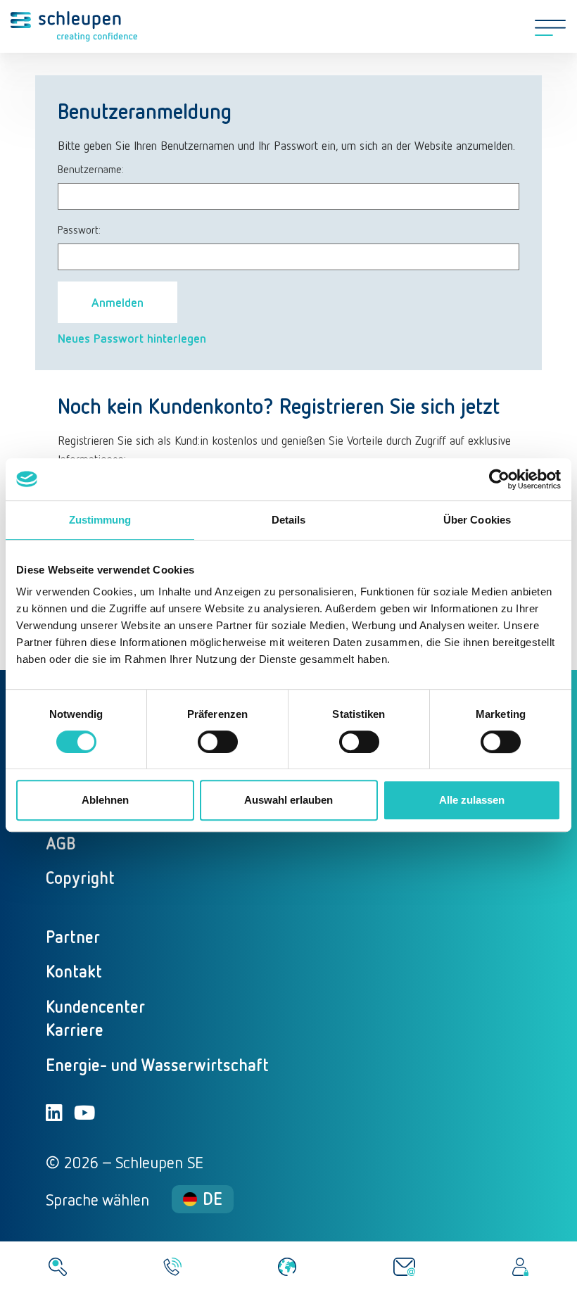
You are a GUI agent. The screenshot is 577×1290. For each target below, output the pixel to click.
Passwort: (79, 229)
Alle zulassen (472, 800)
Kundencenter (95, 1006)
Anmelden (117, 302)
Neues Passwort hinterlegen (132, 338)
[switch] (218, 742)
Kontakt (74, 971)
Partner (73, 936)
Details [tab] (289, 520)
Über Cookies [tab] (477, 520)
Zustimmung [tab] (100, 520)
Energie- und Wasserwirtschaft (157, 1064)
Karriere (74, 1029)
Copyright (80, 877)
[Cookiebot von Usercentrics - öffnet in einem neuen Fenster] (499, 479)
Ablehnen (105, 800)
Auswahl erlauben (288, 800)
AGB (61, 843)
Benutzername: (91, 169)
